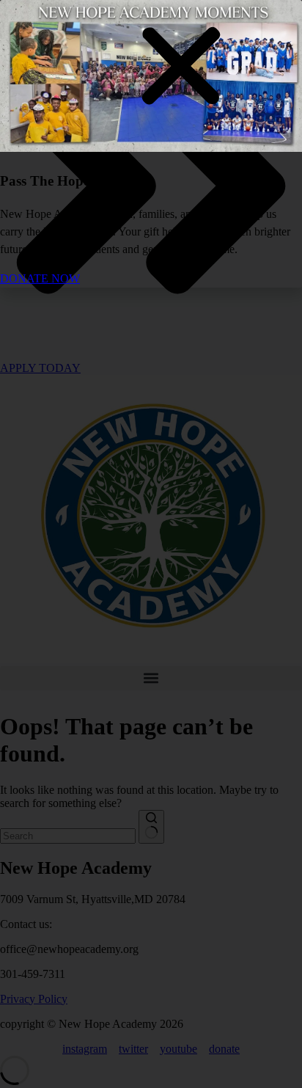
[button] (181, 67)
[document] (151, 544)
